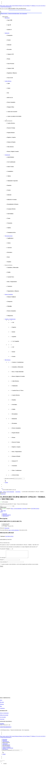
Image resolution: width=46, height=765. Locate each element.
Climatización (7, 154)
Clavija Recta (17, 491)
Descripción (4, 513)
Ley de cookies (3, 717)
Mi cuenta (2, 702)
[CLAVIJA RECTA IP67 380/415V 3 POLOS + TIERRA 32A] (11, 689)
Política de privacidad (4, 715)
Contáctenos (2, 708)
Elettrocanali (6, 528)
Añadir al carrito (3, 507)
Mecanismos (7, 17)
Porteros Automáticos (9, 294)
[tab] (24, 513)
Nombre (2, 559)
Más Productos (7, 359)
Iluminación (7, 33)
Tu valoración (3, 557)
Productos (2, 704)
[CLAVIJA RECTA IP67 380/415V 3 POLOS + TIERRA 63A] (11, 664)
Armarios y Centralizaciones (10, 319)
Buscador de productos (4, 8)
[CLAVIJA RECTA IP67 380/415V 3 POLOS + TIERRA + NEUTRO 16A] (11, 588)
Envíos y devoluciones (4, 713)
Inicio (1, 491)
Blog (1, 706)
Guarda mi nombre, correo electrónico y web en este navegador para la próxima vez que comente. (19, 564)
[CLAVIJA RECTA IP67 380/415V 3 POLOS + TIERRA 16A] (11, 640)
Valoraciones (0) (5, 515)
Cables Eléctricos (8, 81)
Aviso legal (2, 719)
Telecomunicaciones (8, 235)
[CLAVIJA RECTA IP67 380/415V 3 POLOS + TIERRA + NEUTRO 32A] (11, 614)
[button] (5, 16)
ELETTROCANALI (35, 508)
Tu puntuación (3, 548)
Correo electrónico (4, 561)
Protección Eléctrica (8, 265)
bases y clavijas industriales (14, 530)
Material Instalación (8, 120)
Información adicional (6, 514)
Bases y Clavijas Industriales (8, 491)
